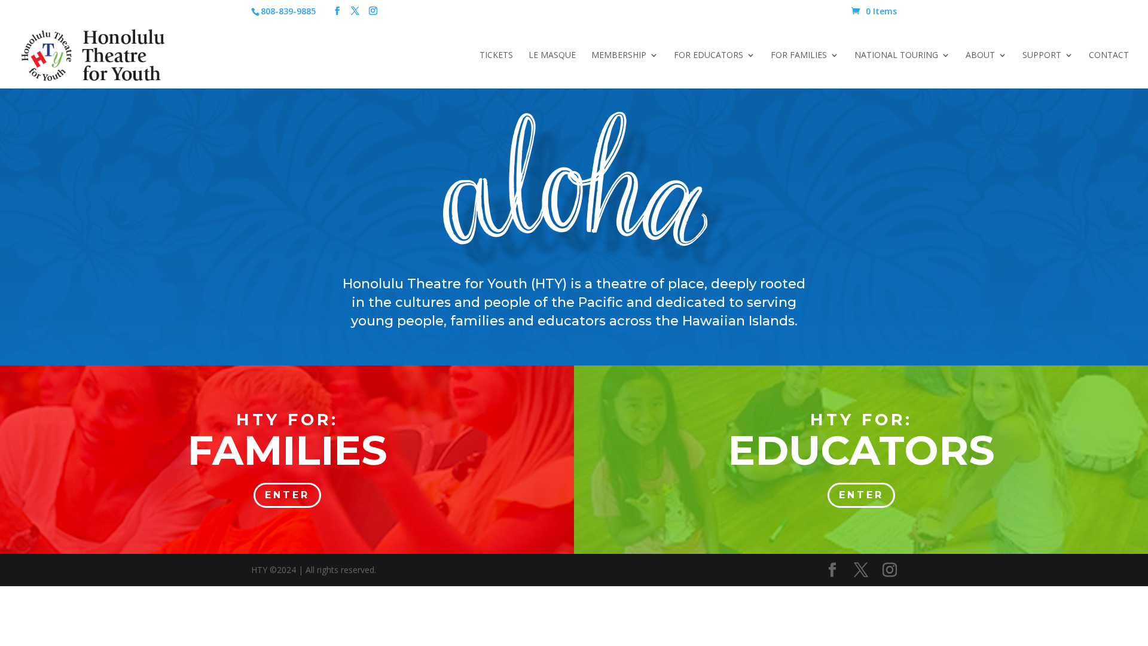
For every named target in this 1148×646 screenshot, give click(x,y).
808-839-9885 (288, 11)
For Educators (708, 55)
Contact (1109, 55)
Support (1041, 55)
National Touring (896, 55)
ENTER (287, 495)
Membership (618, 55)
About (980, 55)
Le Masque (552, 55)
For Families (799, 55)
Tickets (496, 55)
